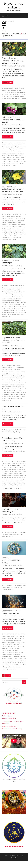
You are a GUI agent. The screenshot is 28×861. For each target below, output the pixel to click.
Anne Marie (21, 65)
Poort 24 (6, 231)
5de (21, 33)
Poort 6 (6, 486)
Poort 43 (9, 477)
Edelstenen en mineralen (9, 726)
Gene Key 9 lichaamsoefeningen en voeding (11, 560)
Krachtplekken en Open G (13, 534)
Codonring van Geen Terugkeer (13, 216)
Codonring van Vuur (12, 220)
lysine (24, 224)
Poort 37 (23, 392)
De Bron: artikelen (7, 716)
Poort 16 (9, 229)
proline (9, 667)
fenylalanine (17, 298)
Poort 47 (6, 480)
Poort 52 (11, 482)
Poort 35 (13, 233)
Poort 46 (6, 161)
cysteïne (4, 224)
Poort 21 (13, 96)
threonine (23, 98)
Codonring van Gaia (15, 290)
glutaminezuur (9, 153)
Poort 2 (5, 306)
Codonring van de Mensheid (16, 88)
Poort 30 (4, 98)
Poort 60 (18, 235)
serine (8, 165)
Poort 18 (9, 157)
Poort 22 (20, 388)
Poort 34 (9, 159)
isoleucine (14, 224)
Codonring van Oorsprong (14, 294)
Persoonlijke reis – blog (8, 713)
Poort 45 (4, 235)
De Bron (17, 92)
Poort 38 (9, 98)
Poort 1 (18, 226)
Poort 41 (18, 310)
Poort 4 (18, 233)
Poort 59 (13, 235)
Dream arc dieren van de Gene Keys (12, 729)
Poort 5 (14, 98)
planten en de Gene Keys (9, 94)
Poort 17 (9, 96)
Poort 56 (9, 484)
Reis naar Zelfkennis (7, 536)
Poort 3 (4, 233)
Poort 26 (23, 96)
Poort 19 (14, 229)
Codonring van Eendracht (11, 214)
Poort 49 (4, 312)
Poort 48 (11, 161)
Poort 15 (21, 155)
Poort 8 (18, 314)
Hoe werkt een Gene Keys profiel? (14, 703)
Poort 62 (4, 237)
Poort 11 (23, 94)
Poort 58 (21, 163)
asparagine (16, 143)
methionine (5, 302)
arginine (6, 88)
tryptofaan (4, 239)
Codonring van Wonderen (16, 222)
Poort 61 (23, 235)
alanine (6, 143)
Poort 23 (20, 306)
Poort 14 (4, 229)
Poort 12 (5, 463)
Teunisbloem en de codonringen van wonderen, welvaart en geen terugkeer (13, 189)
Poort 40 (18, 475)
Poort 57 (16, 163)
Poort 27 (16, 231)
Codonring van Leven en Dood (10, 218)
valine (14, 239)
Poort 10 (18, 94)
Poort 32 (20, 471)
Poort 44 (14, 477)
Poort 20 (18, 229)
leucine (20, 224)
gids (17, 779)
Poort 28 (19, 469)
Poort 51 (20, 161)
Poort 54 (11, 163)
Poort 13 (4, 96)
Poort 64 (6, 488)
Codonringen (10, 92)
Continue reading (7, 82)
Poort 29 (21, 231)
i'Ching (11, 461)
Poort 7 (9, 237)
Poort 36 (18, 392)
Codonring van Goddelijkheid (12, 369)
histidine (4, 300)
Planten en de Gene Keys (9, 718)
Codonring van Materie (18, 149)
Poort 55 (18, 312)
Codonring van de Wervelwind (10, 288)
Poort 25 (18, 96)
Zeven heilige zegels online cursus (14, 846)
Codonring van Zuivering (8, 151)
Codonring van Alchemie (17, 636)
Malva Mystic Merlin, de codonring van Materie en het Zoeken (13, 119)
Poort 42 (22, 233)
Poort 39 (19, 159)
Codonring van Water (18, 296)
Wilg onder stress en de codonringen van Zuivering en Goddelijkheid (14, 340)
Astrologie (6, 532)
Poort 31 (8, 233)
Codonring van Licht (7, 90)
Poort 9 (18, 98)
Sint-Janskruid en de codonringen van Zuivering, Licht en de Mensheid (12, 60)
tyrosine (10, 239)
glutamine (22, 92)
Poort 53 (6, 163)
